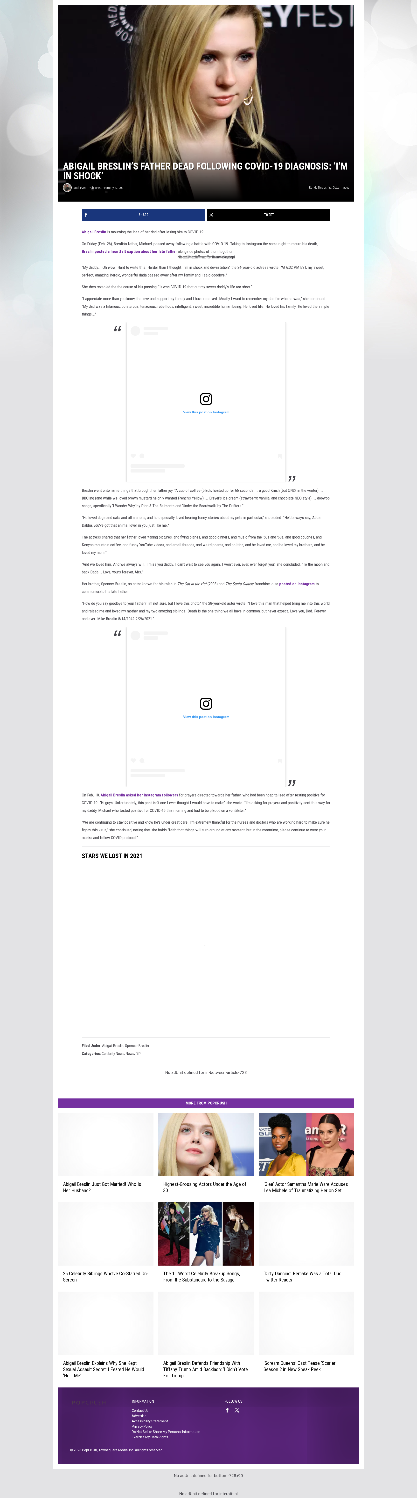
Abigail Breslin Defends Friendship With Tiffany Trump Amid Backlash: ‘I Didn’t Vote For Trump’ (205, 1369)
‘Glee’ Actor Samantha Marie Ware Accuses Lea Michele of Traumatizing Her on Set (306, 1187)
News (130, 1054)
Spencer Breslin (137, 1046)
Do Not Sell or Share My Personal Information (166, 1432)
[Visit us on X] (239, 1410)
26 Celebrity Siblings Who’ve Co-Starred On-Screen (105, 1277)
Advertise (139, 1416)
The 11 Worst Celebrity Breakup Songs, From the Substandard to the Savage (201, 1277)
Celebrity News (113, 1054)
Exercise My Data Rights (150, 1437)
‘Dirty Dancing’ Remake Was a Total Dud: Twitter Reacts (303, 1277)
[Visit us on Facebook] (229, 1410)
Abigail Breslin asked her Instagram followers (139, 795)
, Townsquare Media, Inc (115, 1450)
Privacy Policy (142, 1426)
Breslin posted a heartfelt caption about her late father (130, 251)
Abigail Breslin (94, 232)
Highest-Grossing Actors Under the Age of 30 (204, 1187)
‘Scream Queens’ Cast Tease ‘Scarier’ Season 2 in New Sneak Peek (300, 1366)
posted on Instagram (297, 583)
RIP (138, 1054)
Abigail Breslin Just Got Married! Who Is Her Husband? (102, 1187)
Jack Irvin (80, 188)
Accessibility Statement (150, 1421)
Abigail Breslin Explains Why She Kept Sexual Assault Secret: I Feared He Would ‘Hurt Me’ (103, 1369)
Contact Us (140, 1411)
